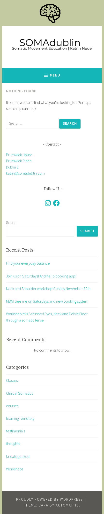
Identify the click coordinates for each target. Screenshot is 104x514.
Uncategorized (18, 456)
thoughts (13, 443)
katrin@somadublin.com (25, 173)
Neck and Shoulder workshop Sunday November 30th (48, 288)
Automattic (67, 505)
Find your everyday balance (28, 263)
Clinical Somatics (19, 393)
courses (12, 405)
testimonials (15, 431)
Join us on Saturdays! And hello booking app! (41, 276)
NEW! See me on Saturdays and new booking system (47, 301)
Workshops (14, 469)
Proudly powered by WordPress (49, 499)
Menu (55, 75)
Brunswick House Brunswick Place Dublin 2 (19, 160)
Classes (12, 380)
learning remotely (20, 418)
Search (11, 222)
